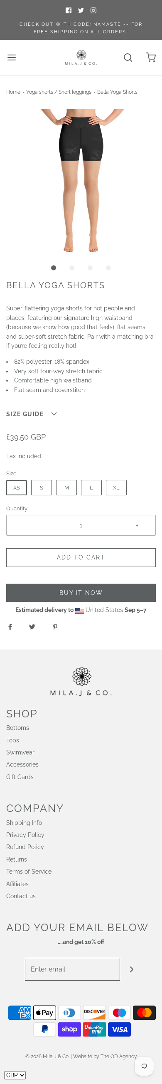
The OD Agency (119, 1056)
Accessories (22, 764)
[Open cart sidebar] (150, 57)
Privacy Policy (25, 835)
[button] (81, 184)
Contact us (21, 896)
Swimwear (20, 752)
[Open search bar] (127, 57)
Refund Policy (25, 847)
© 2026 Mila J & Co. (47, 1056)
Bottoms (17, 727)
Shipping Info (24, 822)
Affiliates (17, 884)
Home (13, 92)
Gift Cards (20, 777)
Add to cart (81, 557)
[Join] (131, 969)
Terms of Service (29, 871)
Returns (16, 859)
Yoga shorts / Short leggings (58, 92)
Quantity (16, 508)
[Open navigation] (11, 57)
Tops (12, 740)
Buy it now (81, 592)
